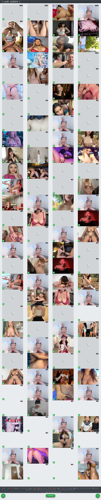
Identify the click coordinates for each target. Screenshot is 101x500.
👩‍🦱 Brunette (45, 488)
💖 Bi (72, 488)
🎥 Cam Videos (59, 489)
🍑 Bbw (54, 488)
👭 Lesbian (68, 488)
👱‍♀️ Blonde (40, 488)
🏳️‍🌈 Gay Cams (82, 488)
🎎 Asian (3, 488)
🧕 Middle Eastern (24, 488)
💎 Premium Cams (95, 488)
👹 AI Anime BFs (53, 489)
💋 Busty (63, 488)
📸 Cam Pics (65, 489)
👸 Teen (35, 488)
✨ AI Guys (47, 489)
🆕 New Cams (76, 488)
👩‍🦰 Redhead (50, 488)
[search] (98, 496)
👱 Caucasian (17, 488)
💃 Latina (12, 488)
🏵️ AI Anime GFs (41, 489)
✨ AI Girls (35, 489)
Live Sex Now (50, 495)
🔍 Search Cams (72, 489)
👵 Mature (31, 488)
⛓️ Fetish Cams (29, 489)
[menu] (3, 496)
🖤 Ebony (8, 488)
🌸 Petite (59, 488)
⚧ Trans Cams (88, 488)
